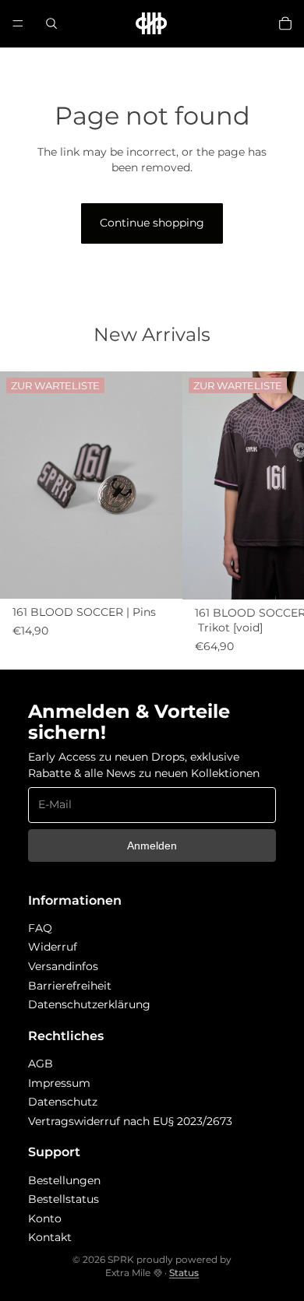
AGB (40, 1064)
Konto (45, 1218)
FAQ (40, 928)
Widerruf (52, 947)
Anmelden (152, 845)
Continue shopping (152, 223)
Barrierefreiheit (69, 986)
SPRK (121, 1259)
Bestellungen (64, 1180)
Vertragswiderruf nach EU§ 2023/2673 (130, 1121)
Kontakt (50, 1237)
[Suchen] (51, 23)
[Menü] (18, 23)
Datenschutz (62, 1102)
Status (184, 1272)
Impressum (59, 1083)
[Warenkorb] (285, 23)
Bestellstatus (63, 1199)
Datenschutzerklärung (89, 1004)
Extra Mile (127, 1272)
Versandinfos (63, 966)
